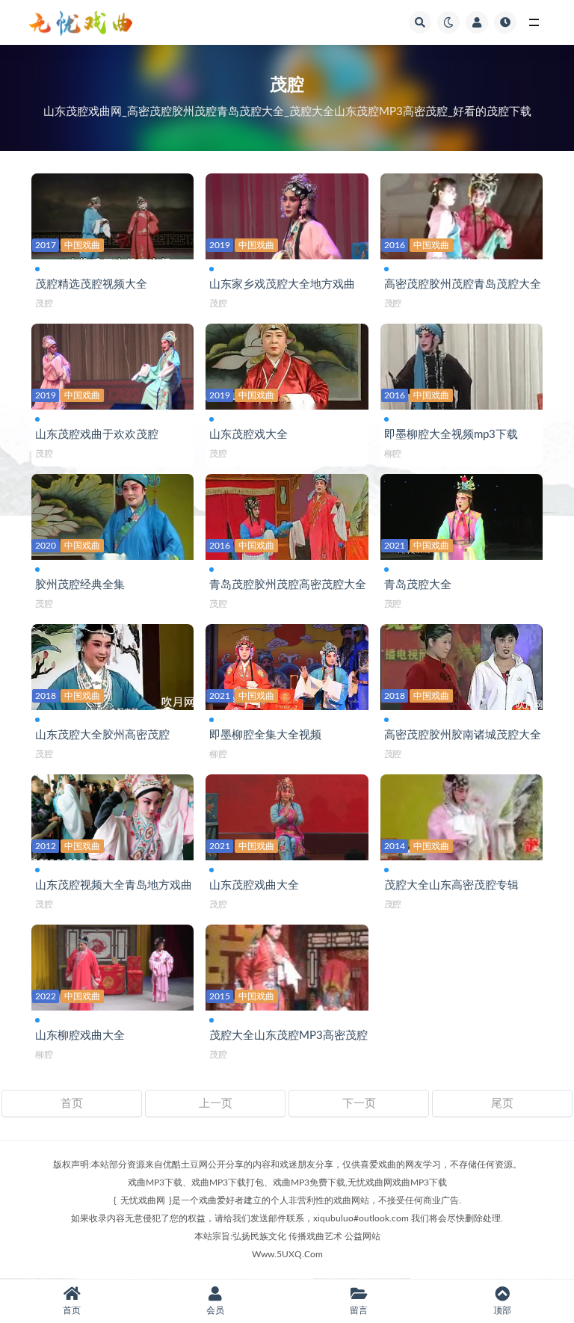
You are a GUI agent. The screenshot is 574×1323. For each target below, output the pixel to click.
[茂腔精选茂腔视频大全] (112, 213)
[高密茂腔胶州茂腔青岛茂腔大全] (461, 213)
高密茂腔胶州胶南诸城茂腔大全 (462, 735)
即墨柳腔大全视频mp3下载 (451, 434)
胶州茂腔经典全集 (80, 584)
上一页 (215, 1103)
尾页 (502, 1103)
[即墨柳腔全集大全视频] (286, 664)
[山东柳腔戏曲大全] (112, 964)
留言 (359, 1310)
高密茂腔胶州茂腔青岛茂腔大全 (462, 284)
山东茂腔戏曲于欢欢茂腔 (96, 434)
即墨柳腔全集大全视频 (265, 735)
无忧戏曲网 (142, 1200)
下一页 (359, 1103)
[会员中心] (477, 22)
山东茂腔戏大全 (248, 434)
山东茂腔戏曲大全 (254, 885)
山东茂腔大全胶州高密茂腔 (102, 735)
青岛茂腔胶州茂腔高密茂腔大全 (287, 584)
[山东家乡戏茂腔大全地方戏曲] (286, 213)
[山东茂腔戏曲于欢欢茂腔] (112, 363)
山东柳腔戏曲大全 (80, 1035)
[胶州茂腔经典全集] (112, 513)
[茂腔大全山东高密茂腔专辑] (461, 814)
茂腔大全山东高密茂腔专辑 (451, 885)
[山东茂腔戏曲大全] (286, 814)
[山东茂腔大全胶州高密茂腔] (112, 664)
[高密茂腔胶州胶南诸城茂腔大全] (461, 664)
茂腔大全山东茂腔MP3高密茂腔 (288, 1035)
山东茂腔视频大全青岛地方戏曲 (113, 885)
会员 (215, 1310)
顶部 (502, 1310)
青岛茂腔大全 (417, 584)
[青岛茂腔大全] (461, 513)
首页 (72, 1103)
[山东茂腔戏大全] (286, 363)
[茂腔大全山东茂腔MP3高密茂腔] (286, 964)
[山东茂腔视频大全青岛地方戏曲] (112, 814)
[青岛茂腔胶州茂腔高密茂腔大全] (286, 513)
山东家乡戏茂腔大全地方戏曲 (282, 284)
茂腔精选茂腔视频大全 (91, 284)
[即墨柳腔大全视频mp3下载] (461, 363)
